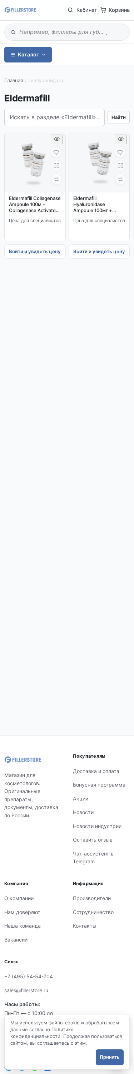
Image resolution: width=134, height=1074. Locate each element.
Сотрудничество (93, 912)
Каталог (28, 54)
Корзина (119, 10)
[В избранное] (56, 152)
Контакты (84, 926)
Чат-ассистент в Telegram (93, 857)
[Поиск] (70, 10)
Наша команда (22, 926)
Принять (110, 1057)
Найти (118, 117)
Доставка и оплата (96, 771)
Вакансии (16, 940)
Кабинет (86, 10)
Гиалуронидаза (45, 80)
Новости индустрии (97, 826)
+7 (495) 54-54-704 (28, 976)
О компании (19, 898)
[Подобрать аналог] (56, 179)
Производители (92, 898)
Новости (83, 812)
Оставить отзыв (93, 840)
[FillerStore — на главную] (20, 10)
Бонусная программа (99, 785)
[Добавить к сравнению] (56, 165)
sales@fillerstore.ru (26, 990)
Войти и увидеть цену (35, 251)
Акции (80, 799)
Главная (13, 80)
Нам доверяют (22, 912)
